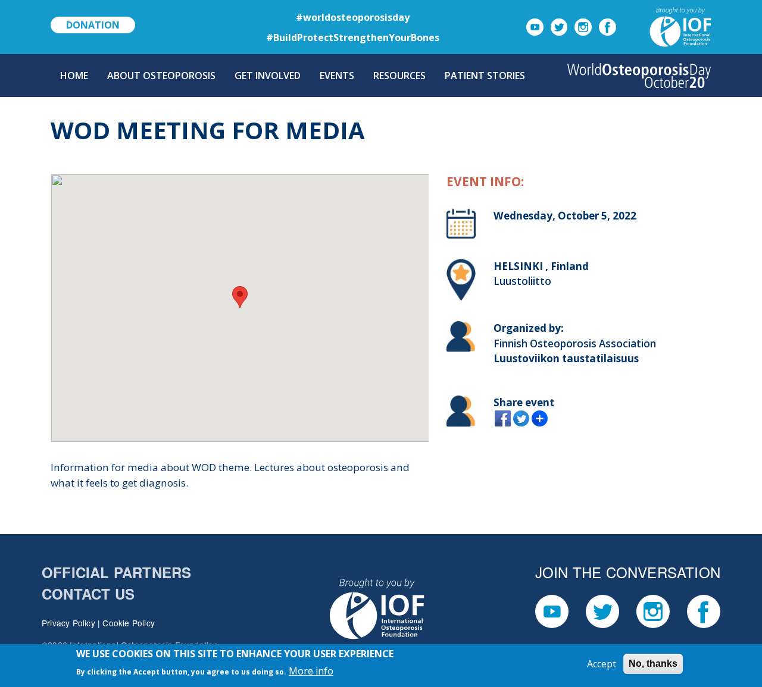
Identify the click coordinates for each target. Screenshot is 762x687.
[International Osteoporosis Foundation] (666, 26)
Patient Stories (485, 75)
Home (74, 75)
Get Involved (268, 75)
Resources (399, 75)
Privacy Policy (68, 623)
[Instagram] (583, 26)
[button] (240, 297)
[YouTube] (535, 26)
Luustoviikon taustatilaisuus (566, 358)
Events (337, 75)
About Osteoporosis (161, 75)
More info (311, 670)
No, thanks (653, 663)
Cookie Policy (128, 623)
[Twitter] (559, 26)
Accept (601, 663)
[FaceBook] (608, 26)
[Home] (639, 75)
